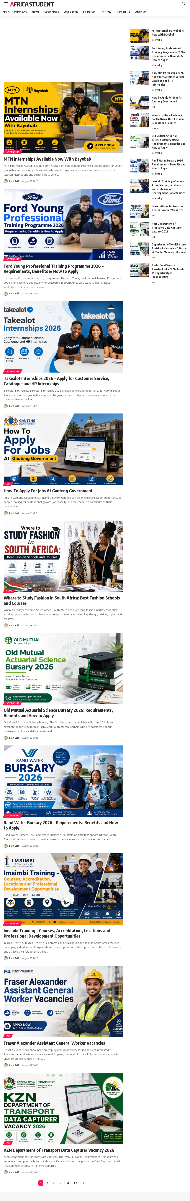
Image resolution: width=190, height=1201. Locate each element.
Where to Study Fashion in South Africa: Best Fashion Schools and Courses (62, 600)
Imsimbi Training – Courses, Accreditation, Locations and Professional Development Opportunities (57, 933)
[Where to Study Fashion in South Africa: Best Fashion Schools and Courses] (63, 556)
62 (75, 1183)
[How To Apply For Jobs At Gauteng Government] (63, 449)
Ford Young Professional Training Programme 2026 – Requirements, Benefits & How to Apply (54, 268)
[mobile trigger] (7, 4)
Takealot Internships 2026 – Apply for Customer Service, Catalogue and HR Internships (56, 380)
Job (8, 484)
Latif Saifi (14, 181)
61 (67, 1183)
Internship (12, 152)
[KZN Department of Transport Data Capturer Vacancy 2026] (63, 1108)
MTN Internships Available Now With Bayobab (47, 159)
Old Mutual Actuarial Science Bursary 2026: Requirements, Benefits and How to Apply (58, 712)
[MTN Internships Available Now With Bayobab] (63, 117)
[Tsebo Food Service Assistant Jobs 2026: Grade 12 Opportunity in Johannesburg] (139, 270)
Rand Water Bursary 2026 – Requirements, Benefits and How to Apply (61, 825)
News (9, 591)
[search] (183, 4)
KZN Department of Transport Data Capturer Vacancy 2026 (59, 1150)
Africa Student (32, 4)
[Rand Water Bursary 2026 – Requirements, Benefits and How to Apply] (63, 781)
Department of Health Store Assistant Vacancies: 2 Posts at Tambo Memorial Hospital (169, 248)
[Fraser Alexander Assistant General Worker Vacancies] (63, 1001)
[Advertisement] (63, 49)
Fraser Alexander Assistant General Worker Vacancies (54, 1043)
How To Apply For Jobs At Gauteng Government (48, 490)
